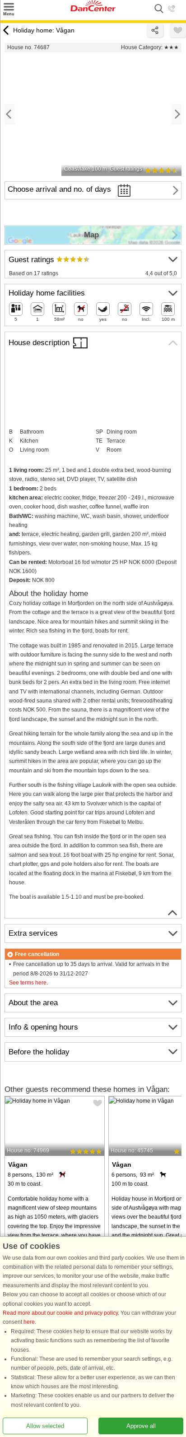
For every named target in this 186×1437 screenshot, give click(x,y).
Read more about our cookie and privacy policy (60, 1313)
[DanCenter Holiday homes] (93, 9)
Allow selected (45, 1426)
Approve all (141, 1426)
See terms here (27, 983)
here (29, 1322)
